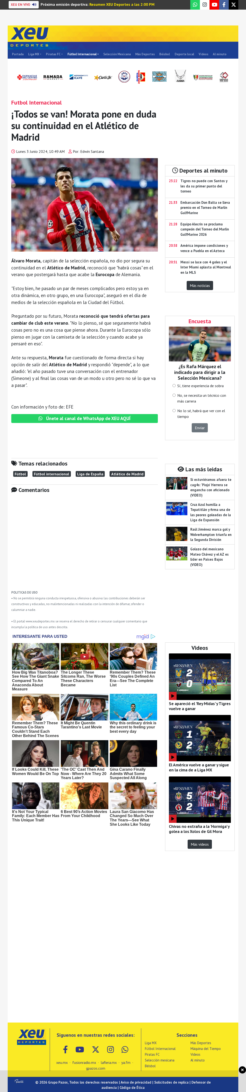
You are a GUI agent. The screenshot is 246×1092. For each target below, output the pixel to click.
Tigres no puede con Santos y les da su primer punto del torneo (203, 186)
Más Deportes (145, 54)
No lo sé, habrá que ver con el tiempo (201, 413)
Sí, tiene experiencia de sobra (200, 385)
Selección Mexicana (117, 54)
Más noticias (200, 285)
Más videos (200, 844)
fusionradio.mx (84, 1062)
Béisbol (164, 54)
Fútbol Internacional (82, 54)
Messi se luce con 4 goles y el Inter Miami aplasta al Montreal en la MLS (205, 267)
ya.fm (125, 1062)
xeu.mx (62, 1062)
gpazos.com (95, 1068)
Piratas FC (53, 54)
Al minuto (220, 54)
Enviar (200, 427)
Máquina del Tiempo (206, 1048)
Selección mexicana (159, 1060)
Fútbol (20, 474)
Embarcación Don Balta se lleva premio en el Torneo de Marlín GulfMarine (205, 207)
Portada (18, 54)
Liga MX (33, 54)
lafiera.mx (109, 1062)
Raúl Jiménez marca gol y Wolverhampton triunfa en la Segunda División (211, 534)
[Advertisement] (84, 545)
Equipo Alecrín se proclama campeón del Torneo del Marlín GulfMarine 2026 (204, 229)
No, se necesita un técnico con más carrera (201, 398)
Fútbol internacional (51, 474)
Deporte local (184, 54)
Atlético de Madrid (127, 474)
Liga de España (90, 474)
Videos (203, 54)
